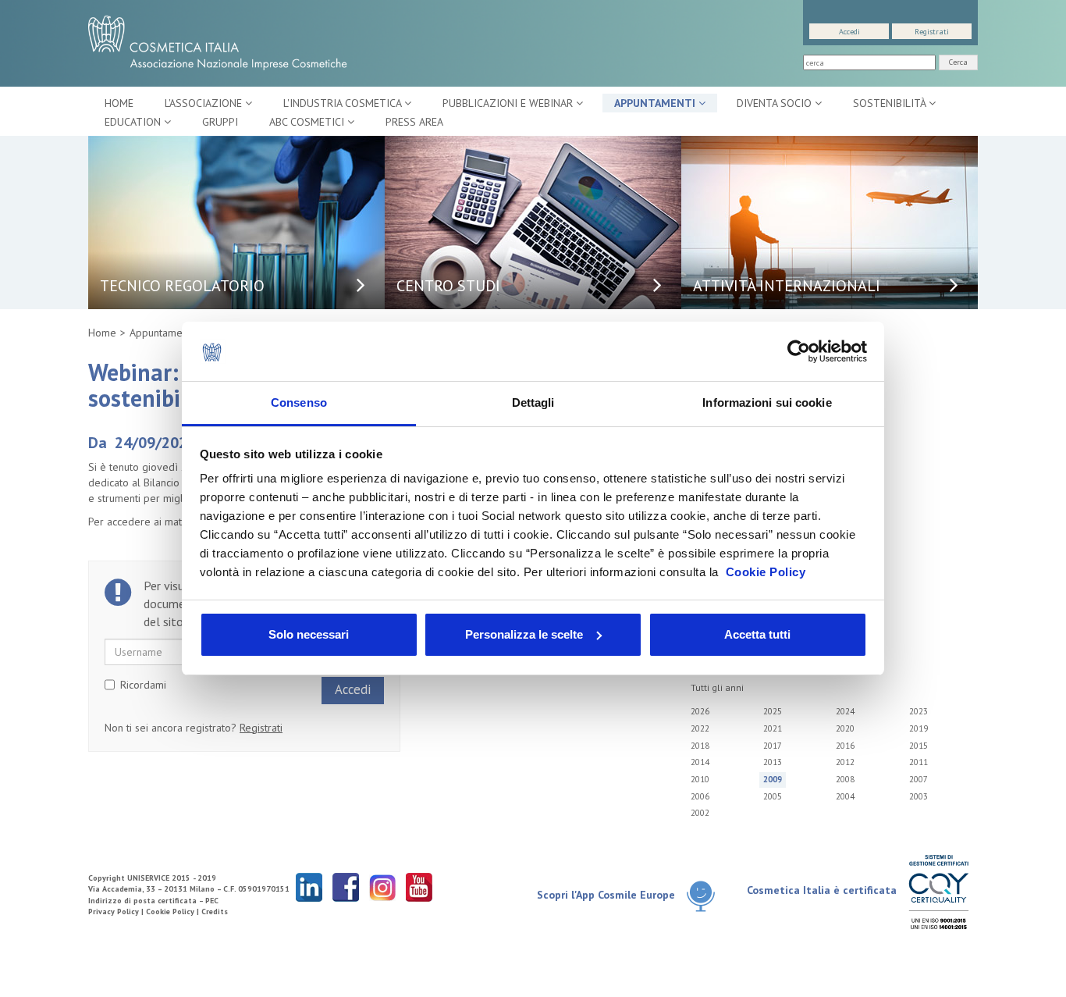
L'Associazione (205, 103)
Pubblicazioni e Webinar (509, 103)
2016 (845, 745)
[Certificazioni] (938, 891)
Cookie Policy (766, 572)
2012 (845, 762)
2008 (845, 779)
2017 (772, 745)
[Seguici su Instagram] (382, 886)
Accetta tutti (757, 634)
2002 (700, 812)
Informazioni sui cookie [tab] (766, 402)
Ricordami (143, 685)
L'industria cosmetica (343, 103)
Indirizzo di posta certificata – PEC (153, 901)
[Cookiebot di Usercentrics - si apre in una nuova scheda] (798, 351)
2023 (918, 711)
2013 (772, 762)
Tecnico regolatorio (182, 286)
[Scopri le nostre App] (706, 896)
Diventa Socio (776, 103)
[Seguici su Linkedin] (309, 886)
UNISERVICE (148, 878)
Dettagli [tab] (533, 402)
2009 (772, 779)
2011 (918, 762)
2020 (845, 728)
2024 (845, 711)
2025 (772, 711)
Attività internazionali (786, 286)
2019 (918, 728)
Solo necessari (308, 634)
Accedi (849, 32)
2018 (700, 745)
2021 (772, 728)
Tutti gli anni (717, 687)
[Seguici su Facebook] (345, 886)
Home (119, 103)
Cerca (958, 62)
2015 (918, 745)
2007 (918, 779)
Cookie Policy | (173, 911)
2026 (700, 711)
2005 (772, 796)
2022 (700, 728)
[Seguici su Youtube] (419, 886)
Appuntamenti (656, 103)
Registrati (932, 32)
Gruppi (220, 122)
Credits (214, 911)
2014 (700, 762)
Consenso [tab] (299, 402)
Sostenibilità (891, 103)
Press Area (414, 122)
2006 (700, 796)
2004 (845, 796)
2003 (918, 796)
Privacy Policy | (117, 911)
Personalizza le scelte (524, 634)
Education (134, 122)
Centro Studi (448, 286)
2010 (700, 779)
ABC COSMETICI (308, 122)
